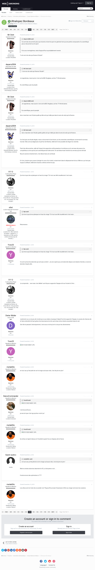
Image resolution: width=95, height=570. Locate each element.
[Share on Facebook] (5, 550)
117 (41, 29)
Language (43, 565)
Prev (6, 29)
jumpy (11, 23)
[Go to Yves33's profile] (11, 255)
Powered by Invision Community (47, 567)
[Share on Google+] (8, 550)
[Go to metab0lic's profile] (11, 377)
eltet (11, 207)
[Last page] (56, 29)
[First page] (2, 29)
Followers (85, 21)
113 (26, 29)
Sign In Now (69, 532)
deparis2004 (11, 64)
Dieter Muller (10, 315)
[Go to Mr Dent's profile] (11, 45)
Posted (27, 35)
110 (14, 29)
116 (37, 29)
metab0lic (11, 367)
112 (22, 29)
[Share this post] (91, 35)
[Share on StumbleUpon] (20, 550)
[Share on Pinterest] (25, 550)
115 (33, 29)
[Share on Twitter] (2, 550)
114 (30, 29)
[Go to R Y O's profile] (11, 182)
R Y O (11, 172)
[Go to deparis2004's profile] (11, 74)
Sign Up (89, 3)
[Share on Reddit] (17, 550)
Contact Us (52, 565)
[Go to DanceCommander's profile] (11, 406)
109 (11, 29)
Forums (4, 12)
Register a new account (26, 532)
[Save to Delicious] (14, 550)
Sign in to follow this (75, 21)
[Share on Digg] (11, 550)
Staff (10, 12)
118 (45, 29)
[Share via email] (23, 550)
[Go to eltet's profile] (11, 219)
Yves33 (11, 245)
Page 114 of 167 (64, 29)
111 (18, 29)
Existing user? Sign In (77, 3)
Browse (6, 9)
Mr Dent (11, 35)
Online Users (18, 12)
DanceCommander (10, 396)
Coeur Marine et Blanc (30, 23)
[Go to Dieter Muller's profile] (11, 325)
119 (49, 29)
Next (53, 29)
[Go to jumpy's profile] (4, 22)
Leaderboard (29, 12)
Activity (15, 9)
